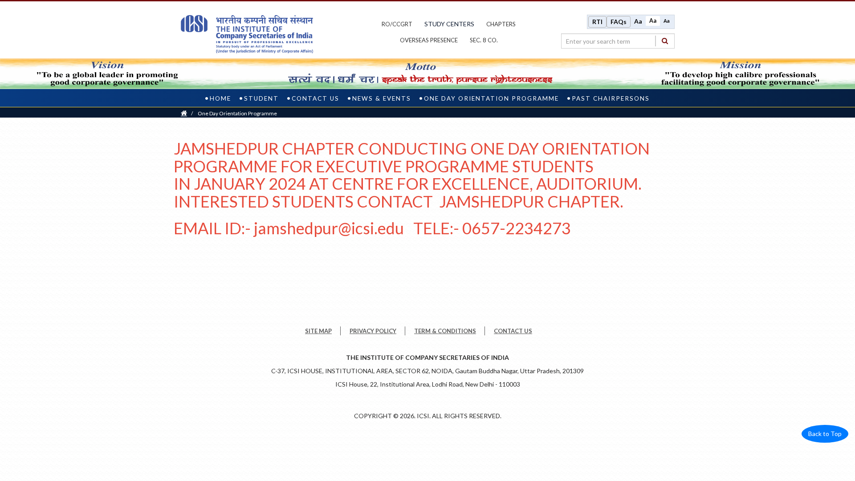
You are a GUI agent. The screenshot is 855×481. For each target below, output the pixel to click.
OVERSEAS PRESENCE (429, 40)
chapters (501, 24)
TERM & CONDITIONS (445, 330)
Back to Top (825, 433)
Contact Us (315, 98)
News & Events (381, 98)
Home (220, 98)
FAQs (619, 21)
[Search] (665, 40)
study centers (449, 24)
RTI (597, 21)
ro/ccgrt (397, 24)
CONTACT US (513, 330)
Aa (638, 21)
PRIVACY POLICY (373, 330)
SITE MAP (318, 330)
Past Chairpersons (611, 98)
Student (261, 98)
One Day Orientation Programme (491, 98)
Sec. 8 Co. (484, 40)
